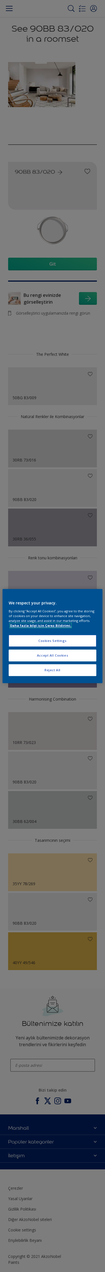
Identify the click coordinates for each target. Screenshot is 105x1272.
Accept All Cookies (52, 655)
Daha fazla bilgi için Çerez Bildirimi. (40, 625)
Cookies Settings (52, 641)
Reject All (52, 670)
